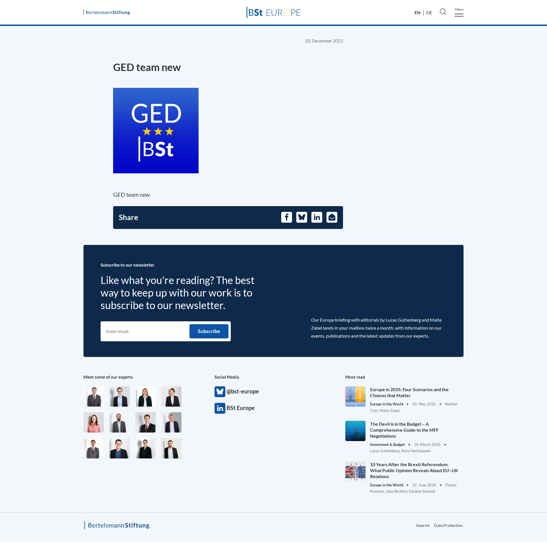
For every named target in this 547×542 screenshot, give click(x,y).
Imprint (423, 525)
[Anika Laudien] (171, 396)
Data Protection (448, 525)
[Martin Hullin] (93, 448)
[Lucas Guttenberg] (119, 422)
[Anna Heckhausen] (145, 448)
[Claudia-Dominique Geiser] (145, 396)
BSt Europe (220, 408)
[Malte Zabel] (171, 422)
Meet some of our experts (108, 376)
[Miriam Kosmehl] (93, 422)
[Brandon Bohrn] (93, 396)
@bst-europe (220, 391)
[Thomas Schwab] (119, 448)
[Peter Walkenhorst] (145, 422)
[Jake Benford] (171, 448)
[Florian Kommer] (119, 396)
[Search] (443, 11)
